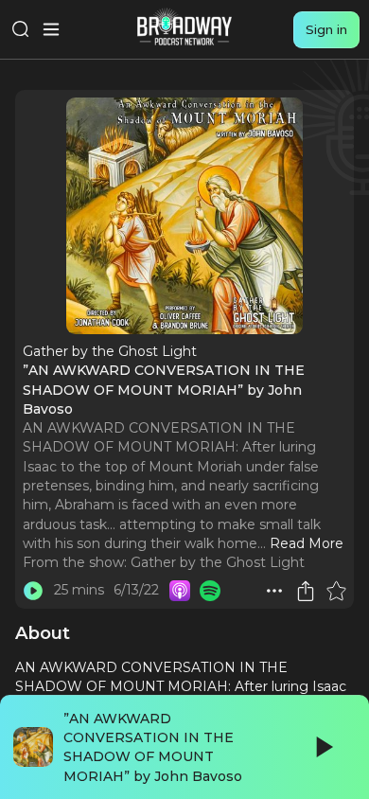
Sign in (326, 29)
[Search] (20, 29)
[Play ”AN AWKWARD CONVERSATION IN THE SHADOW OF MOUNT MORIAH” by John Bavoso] (33, 590)
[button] (274, 590)
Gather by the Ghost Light (218, 562)
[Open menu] (51, 29)
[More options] (274, 590)
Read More (306, 543)
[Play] (323, 747)
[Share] (305, 590)
